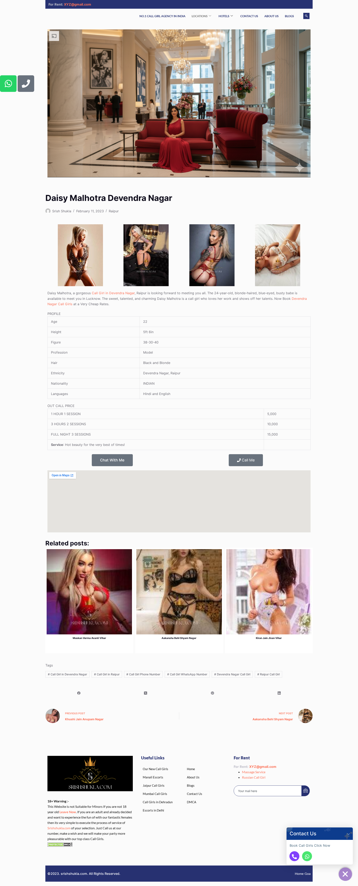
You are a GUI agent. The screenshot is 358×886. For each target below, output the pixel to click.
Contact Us (249, 16)
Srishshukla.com (58, 828)
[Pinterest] (212, 693)
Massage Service (253, 772)
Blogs (289, 16)
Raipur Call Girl (268, 674)
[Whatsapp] (8, 83)
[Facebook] (78, 693)
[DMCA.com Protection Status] (59, 844)
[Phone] (26, 83)
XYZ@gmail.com (77, 4)
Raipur (114, 211)
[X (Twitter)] (145, 693)
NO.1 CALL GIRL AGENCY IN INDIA (162, 16)
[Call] (294, 856)
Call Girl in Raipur (107, 674)
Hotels (224, 16)
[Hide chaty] (345, 874)
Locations (200, 16)
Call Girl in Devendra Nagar (113, 293)
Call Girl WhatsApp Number (187, 674)
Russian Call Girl (253, 777)
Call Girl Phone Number (143, 674)
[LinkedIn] (279, 693)
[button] (348, 834)
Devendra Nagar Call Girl (232, 674)
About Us (271, 16)
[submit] (305, 790)
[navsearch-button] (306, 16)
